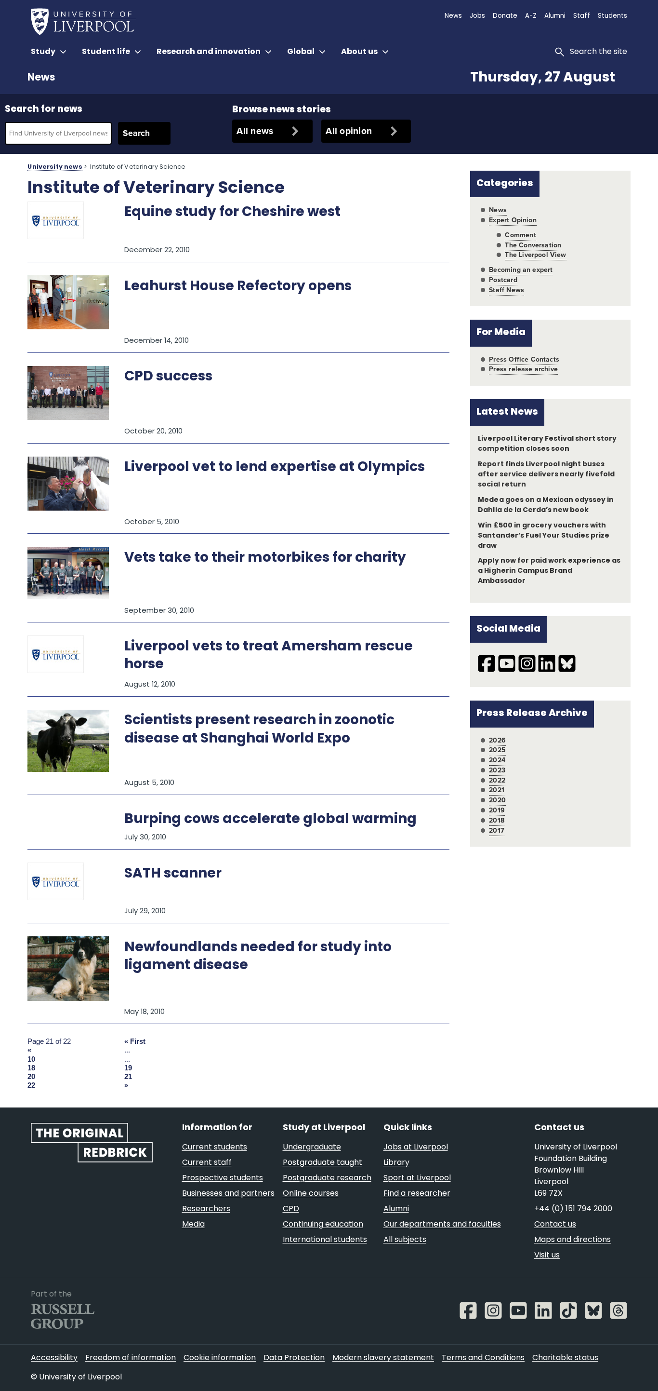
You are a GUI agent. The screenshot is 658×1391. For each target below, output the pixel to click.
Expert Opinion (512, 220)
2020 (497, 800)
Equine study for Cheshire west (232, 212)
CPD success (168, 377)
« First (134, 1041)
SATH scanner (173, 874)
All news (255, 131)
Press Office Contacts (524, 359)
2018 (496, 820)
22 (31, 1085)
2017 (496, 830)
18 (31, 1068)
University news (54, 167)
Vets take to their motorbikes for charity (265, 558)
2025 (497, 750)
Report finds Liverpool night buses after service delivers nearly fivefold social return (546, 474)
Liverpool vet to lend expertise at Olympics (274, 467)
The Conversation (533, 245)
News (41, 78)
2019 (497, 810)
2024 (497, 760)
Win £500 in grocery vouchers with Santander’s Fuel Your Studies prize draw (543, 536)
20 (31, 1076)
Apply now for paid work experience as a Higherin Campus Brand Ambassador (549, 571)
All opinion (349, 131)
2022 (497, 780)
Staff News (506, 290)
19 (128, 1068)
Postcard (503, 280)
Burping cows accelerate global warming (270, 819)
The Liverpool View (535, 255)
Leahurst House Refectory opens (238, 287)
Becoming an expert (521, 270)
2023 (497, 770)
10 (31, 1059)
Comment (520, 235)
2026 (497, 740)
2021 (496, 790)
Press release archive (523, 369)
